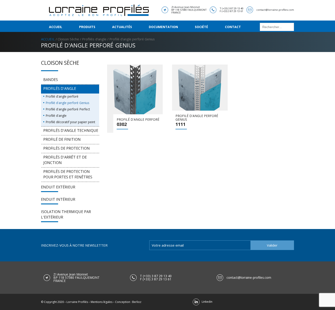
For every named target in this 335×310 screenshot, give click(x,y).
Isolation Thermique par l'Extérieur (66, 214)
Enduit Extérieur (58, 187)
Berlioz (136, 302)
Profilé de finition (62, 139)
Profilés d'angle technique (70, 130)
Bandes (50, 79)
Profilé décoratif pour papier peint (70, 122)
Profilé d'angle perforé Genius (67, 103)
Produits (87, 27)
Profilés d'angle (94, 39)
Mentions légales (101, 302)
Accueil (55, 27)
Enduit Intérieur (58, 199)
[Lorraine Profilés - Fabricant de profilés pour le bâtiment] (99, 9)
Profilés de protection (66, 148)
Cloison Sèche (68, 39)
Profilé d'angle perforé (62, 96)
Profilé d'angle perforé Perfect (68, 109)
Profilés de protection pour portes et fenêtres (67, 174)
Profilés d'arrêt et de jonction (65, 160)
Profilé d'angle (56, 115)
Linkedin (206, 302)
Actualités (122, 27)
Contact (233, 27)
